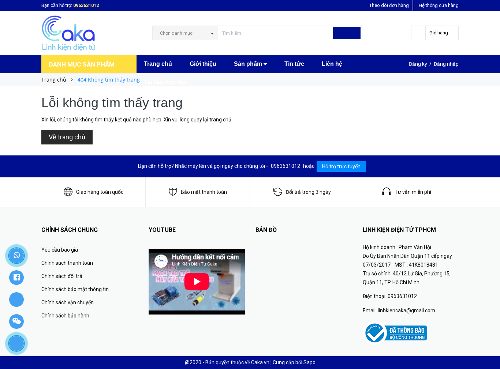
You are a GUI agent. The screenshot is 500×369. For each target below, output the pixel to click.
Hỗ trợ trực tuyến (341, 166)
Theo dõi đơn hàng (389, 5)
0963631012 (86, 5)
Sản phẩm (249, 64)
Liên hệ (332, 64)
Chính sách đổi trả (61, 276)
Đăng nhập (446, 64)
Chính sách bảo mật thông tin (75, 289)
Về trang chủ (67, 137)
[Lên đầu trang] (487, 347)
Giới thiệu (203, 64)
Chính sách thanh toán (67, 263)
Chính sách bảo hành (65, 316)
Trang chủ (158, 64)
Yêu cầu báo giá (59, 250)
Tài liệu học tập (165, 82)
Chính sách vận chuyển (67, 302)
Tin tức (294, 64)
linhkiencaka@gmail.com (406, 310)
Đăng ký (418, 64)
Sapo (309, 362)
